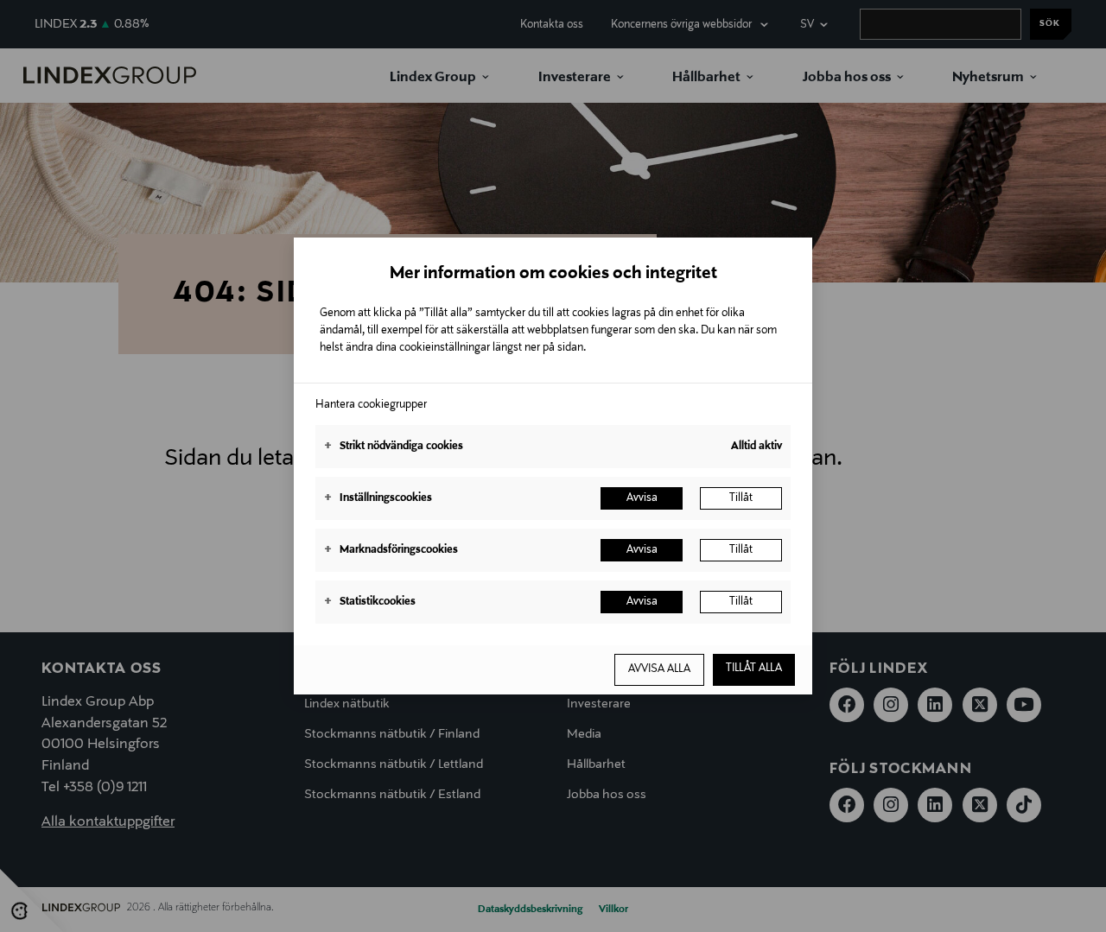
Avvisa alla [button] (659, 669)
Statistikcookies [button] (370, 602)
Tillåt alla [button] (754, 669)
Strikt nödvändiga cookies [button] (393, 446)
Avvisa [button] (642, 498)
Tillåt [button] (741, 498)
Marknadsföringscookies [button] (391, 550)
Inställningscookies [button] (378, 498)
